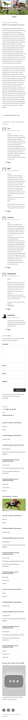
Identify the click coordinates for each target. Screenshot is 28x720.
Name (4, 365)
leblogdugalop (11, 273)
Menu (14, 16)
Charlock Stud (6, 439)
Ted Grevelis (11, 315)
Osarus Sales (5, 487)
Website (4, 381)
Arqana (4, 490)
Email (4, 373)
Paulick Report (6, 449)
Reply (8, 162)
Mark (9, 168)
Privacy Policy (5, 714)
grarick (15, 22)
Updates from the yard (12, 115)
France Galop (5, 465)
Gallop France (11, 9)
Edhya (4, 429)
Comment (5, 344)
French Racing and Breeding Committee (13, 468)
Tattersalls (5, 484)
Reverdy (4, 426)
